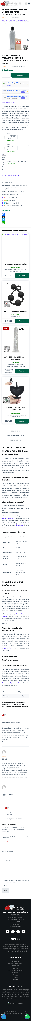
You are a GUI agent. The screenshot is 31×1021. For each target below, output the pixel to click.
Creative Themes (11, 1013)
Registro (15, 979)
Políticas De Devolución (15, 970)
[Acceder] (23, 3)
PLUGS (20, 415)
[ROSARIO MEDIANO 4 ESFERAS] (15, 294)
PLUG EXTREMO (14, 415)
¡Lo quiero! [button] (22, 275)
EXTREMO (12, 191)
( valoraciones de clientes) (18, 66)
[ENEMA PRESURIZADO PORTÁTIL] (15, 247)
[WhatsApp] (15, 222)
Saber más (9, 85)
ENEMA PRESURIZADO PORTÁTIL (15, 264)
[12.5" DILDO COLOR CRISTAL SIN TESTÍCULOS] (15, 340)
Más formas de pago (8, 102)
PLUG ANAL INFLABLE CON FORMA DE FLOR (15, 409)
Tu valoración (6, 860)
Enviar (6, 890)
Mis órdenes (15, 966)
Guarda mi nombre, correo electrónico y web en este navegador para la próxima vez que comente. (15, 883)
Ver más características (10, 175)
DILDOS (15, 366)
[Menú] (29, 3)
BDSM (9, 364)
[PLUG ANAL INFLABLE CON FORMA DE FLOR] (15, 390)
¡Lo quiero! (20, 75)
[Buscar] (20, 3)
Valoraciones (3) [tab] (15, 440)
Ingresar (15, 977)
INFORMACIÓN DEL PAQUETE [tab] (15, 435)
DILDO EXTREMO (15, 364)
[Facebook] (15, 214)
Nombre (5, 842)
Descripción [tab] (15, 431)
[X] (15, 217)
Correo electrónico (8, 851)
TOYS (7, 189)
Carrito (15, 968)
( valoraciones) (15, 17)
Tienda (15, 975)
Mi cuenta (15, 961)
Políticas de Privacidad (15, 963)
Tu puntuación (5, 836)
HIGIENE (10, 269)
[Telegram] (15, 219)
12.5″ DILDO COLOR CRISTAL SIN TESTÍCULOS (15, 358)
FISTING (13, 185)
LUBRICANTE (20, 191)
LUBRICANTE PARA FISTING (20, 269)
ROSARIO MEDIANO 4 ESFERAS (15, 311)
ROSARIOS (13, 316)
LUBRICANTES (11, 187)
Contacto (15, 972)
